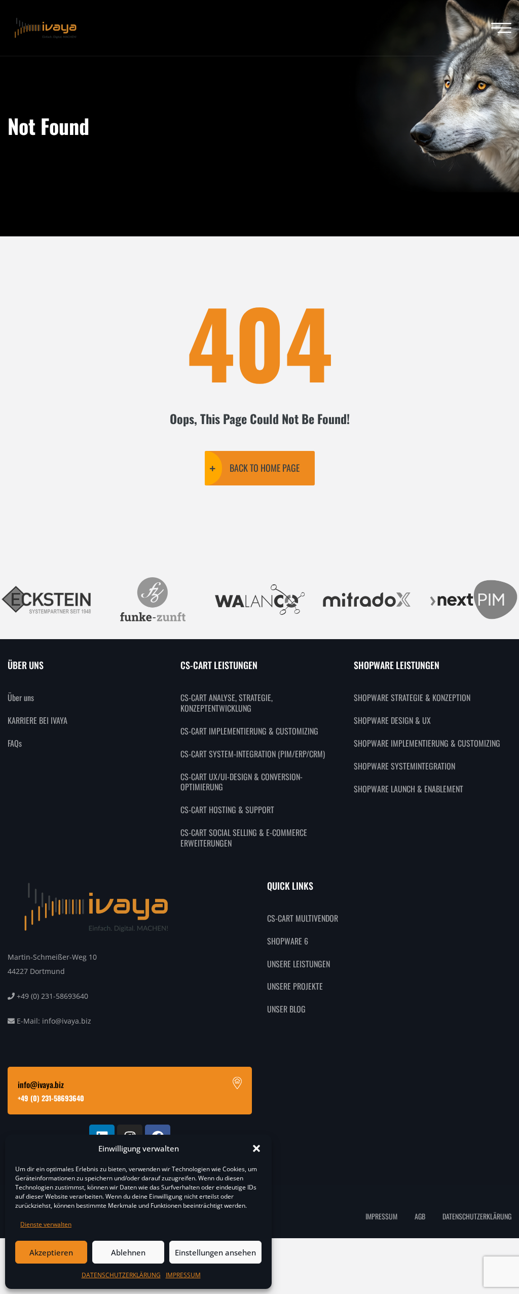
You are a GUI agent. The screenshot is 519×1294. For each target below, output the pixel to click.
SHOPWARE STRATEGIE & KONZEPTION (412, 697)
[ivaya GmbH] (46, 28)
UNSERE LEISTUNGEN (298, 964)
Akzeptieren (51, 1252)
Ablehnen (128, 1252)
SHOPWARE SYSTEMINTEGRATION (404, 766)
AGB (420, 1216)
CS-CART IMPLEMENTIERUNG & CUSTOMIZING (249, 731)
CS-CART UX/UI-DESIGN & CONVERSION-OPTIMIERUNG (241, 782)
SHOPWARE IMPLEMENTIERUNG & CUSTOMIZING (427, 743)
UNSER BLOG (286, 1009)
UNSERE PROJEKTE (295, 986)
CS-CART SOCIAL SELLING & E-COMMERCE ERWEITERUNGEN (243, 837)
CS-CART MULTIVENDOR (302, 918)
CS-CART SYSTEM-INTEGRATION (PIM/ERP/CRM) (252, 754)
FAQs (15, 743)
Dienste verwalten (45, 1224)
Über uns (21, 697)
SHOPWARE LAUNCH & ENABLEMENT (408, 789)
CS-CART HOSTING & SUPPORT (227, 809)
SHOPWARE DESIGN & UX (392, 720)
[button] (256, 1148)
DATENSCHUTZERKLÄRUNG (121, 1275)
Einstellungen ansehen (215, 1252)
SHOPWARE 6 (287, 941)
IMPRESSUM (183, 1275)
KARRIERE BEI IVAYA (37, 720)
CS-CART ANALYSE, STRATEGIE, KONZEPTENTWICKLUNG (226, 702)
